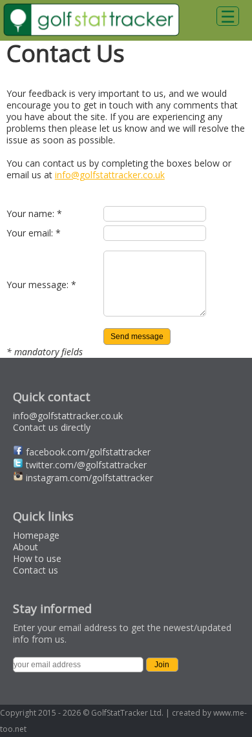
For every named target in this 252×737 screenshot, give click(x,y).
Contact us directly (51, 427)
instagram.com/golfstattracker (89, 478)
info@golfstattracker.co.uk (110, 175)
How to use (37, 558)
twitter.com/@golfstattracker (86, 465)
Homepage (36, 535)
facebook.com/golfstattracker (88, 452)
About (25, 547)
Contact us (35, 570)
